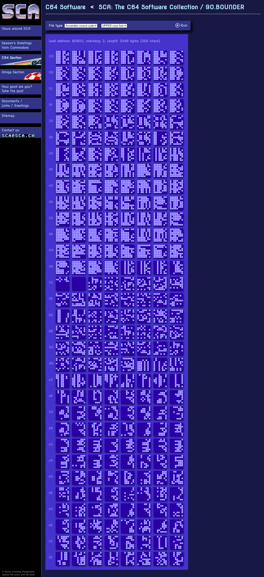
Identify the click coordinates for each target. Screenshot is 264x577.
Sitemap (8, 116)
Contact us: (11, 130)
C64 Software (65, 7)
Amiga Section (13, 72)
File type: (57, 25)
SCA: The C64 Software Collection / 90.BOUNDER (171, 7)
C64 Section (11, 58)
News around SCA (16, 29)
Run (182, 25)
